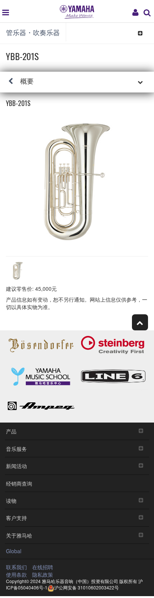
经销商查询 (19, 483)
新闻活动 (16, 466)
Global (13, 551)
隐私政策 (42, 574)
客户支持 (16, 517)
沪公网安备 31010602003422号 (86, 587)
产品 (11, 431)
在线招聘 (42, 567)
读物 (11, 500)
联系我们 (16, 567)
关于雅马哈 (19, 535)
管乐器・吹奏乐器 (33, 32)
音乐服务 (16, 448)
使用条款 (16, 574)
